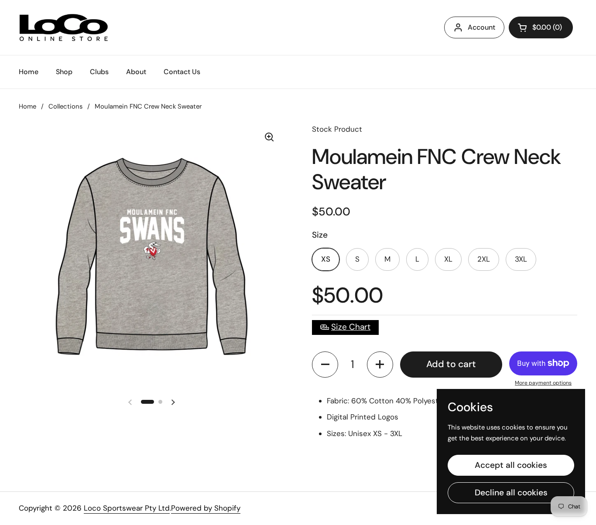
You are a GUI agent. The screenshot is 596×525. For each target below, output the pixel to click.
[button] (325, 364)
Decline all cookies (511, 492)
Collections (65, 106)
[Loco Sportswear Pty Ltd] (64, 27)
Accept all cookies (511, 465)
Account (481, 27)
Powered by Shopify (205, 508)
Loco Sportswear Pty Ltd (127, 508)
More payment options (543, 382)
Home (27, 106)
